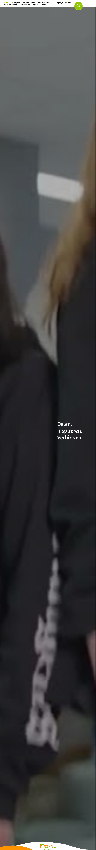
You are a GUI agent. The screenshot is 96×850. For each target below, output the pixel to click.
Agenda (35, 5)
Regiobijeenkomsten (63, 3)
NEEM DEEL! (78, 6)
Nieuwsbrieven (24, 5)
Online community (10, 5)
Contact (44, 5)
